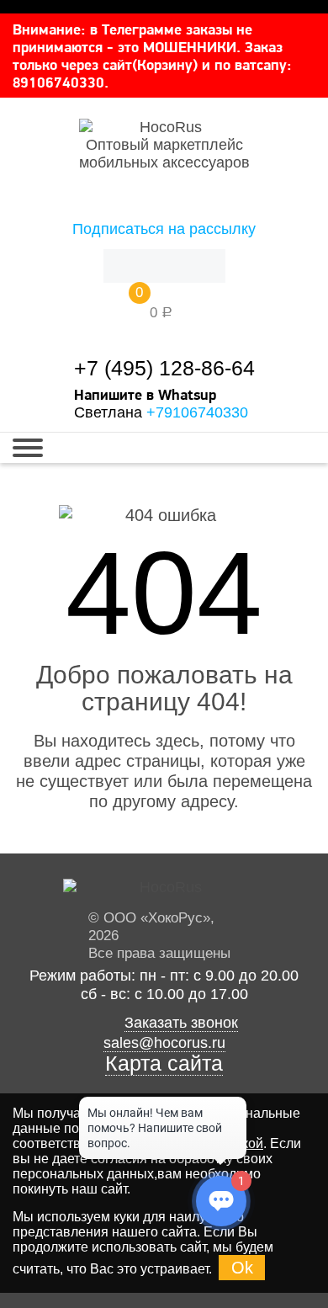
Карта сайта (164, 1063)
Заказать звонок (181, 1022)
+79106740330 (197, 412)
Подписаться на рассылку (164, 229)
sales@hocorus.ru (164, 1042)
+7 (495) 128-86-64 (164, 368)
